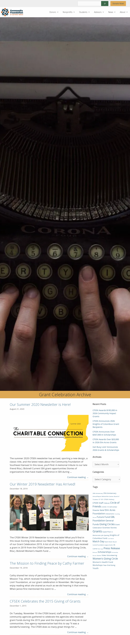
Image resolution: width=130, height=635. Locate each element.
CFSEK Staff (98, 502)
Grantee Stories (109, 527)
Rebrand (95, 552)
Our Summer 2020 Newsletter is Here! (40, 404)
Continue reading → (78, 477)
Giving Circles (107, 524)
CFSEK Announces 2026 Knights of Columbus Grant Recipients (106, 424)
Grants (97, 531)
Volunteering (112, 555)
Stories (99, 555)
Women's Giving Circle (105, 558)
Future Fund (103, 517)
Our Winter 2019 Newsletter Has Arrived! (42, 484)
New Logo (100, 549)
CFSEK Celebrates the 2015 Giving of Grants (45, 601)
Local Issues (111, 538)
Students (83, 12)
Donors (52, 12)
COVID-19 (105, 507)
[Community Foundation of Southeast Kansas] (12, 12)
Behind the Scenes (107, 496)
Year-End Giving (109, 565)
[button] (58, 12)
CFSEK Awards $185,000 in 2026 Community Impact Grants (105, 413)
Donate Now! (118, 3)
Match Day (98, 541)
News (110, 12)
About (122, 12)
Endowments (110, 514)
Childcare (107, 503)
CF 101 (101, 499)
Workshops (98, 565)
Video (104, 555)
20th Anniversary (98, 493)
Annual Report (97, 496)
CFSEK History (109, 499)
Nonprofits (67, 12)
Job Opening (105, 535)
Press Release (111, 548)
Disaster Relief (98, 510)
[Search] (104, 3)
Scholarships (104, 552)
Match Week (108, 542)
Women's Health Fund (103, 562)
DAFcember (113, 507)
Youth (96, 568)
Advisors (98, 12)
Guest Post (106, 532)
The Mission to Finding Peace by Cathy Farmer (47, 563)
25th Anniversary (109, 493)
